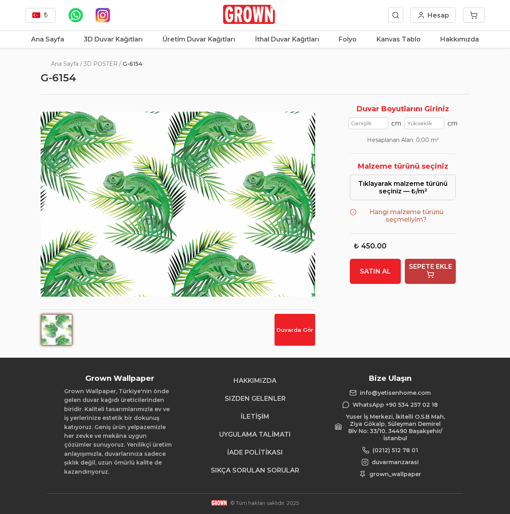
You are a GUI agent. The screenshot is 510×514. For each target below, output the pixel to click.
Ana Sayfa (47, 39)
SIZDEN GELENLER (255, 398)
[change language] (41, 15)
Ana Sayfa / (66, 63)
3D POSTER (101, 63)
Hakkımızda (459, 39)
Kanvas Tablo (399, 39)
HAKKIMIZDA (255, 380)
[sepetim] (473, 15)
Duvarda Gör (295, 330)
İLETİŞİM (255, 416)
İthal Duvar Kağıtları (287, 39)
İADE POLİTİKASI (255, 452)
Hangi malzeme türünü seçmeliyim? (406, 215)
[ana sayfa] (249, 22)
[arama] (395, 15)
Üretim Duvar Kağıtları (199, 39)
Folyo (348, 39)
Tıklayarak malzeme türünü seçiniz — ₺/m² (402, 187)
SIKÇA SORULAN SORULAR (255, 470)
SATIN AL (375, 271)
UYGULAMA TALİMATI (255, 434)
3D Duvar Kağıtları (113, 39)
